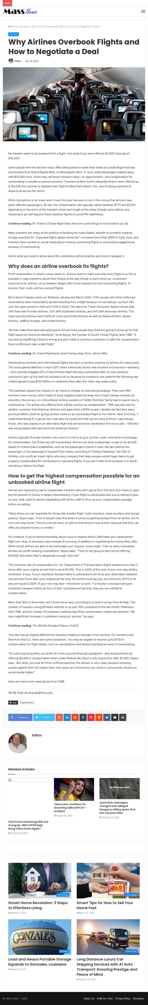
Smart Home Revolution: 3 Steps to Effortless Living (38, 905)
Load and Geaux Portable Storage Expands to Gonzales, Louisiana (39, 962)
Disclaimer (138, 998)
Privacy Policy (122, 998)
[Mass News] (20, 11)
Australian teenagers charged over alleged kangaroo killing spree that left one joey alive (117, 808)
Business (25, 26)
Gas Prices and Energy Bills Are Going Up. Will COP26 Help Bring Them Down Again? (28, 825)
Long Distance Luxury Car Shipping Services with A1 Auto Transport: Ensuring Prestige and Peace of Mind (107, 967)
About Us (89, 998)
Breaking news (27, 702)
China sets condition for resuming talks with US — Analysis (70, 807)
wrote (40, 400)
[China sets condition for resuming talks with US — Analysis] (74, 789)
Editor (18, 61)
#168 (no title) (105, 998)
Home (14, 26)
